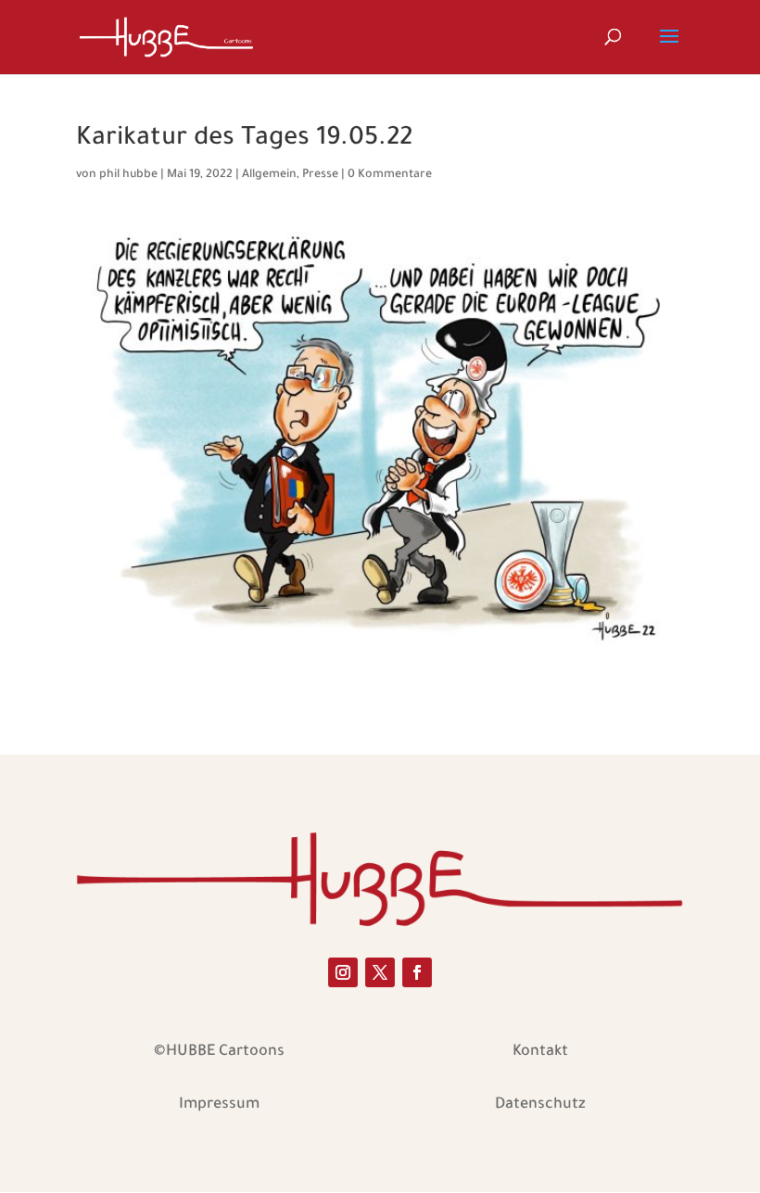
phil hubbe (128, 175)
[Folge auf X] (380, 972)
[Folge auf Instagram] (343, 972)
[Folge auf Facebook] (417, 972)
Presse (320, 175)
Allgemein (269, 175)
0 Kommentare (390, 175)
